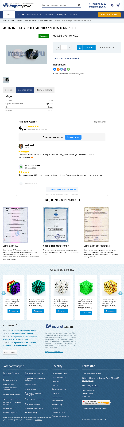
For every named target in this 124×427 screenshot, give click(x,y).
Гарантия (55, 385)
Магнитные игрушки (32, 404)
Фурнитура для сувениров (34, 399)
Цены (19, 14)
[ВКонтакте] (54, 69)
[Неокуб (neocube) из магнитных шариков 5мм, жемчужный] (62, 287)
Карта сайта (86, 396)
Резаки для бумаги (9, 412)
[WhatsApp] (68, 69)
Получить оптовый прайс (67, 58)
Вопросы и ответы (58, 412)
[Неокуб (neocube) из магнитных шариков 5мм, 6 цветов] (13, 287)
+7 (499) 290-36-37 (96, 4)
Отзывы (55, 408)
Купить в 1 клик (107, 47)
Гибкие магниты (8, 384)
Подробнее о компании (54, 352)
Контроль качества (59, 389)
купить (89, 47)
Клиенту (60, 14)
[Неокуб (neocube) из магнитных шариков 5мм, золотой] (110, 287)
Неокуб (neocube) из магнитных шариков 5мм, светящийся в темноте (85, 302)
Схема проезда (87, 393)
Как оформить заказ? (59, 374)
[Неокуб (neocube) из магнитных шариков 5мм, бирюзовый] (37, 287)
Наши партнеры (57, 404)
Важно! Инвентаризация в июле (24, 330)
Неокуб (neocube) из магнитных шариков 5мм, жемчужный (61, 301)
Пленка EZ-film (30, 384)
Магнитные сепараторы (11, 395)
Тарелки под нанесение (11, 399)
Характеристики (25, 90)
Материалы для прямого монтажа (12, 403)
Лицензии (55, 393)
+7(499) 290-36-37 (92, 386)
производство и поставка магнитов (22, 4)
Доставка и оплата (44, 90)
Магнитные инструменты (34, 408)
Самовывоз (56, 381)
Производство (33, 14)
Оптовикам (49, 14)
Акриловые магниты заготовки (10, 388)
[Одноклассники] (58, 69)
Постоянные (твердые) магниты (11, 374)
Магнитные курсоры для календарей (34, 394)
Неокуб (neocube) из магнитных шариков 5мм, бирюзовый (36, 301)
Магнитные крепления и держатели (34, 374)
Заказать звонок (109, 14)
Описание (9, 90)
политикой (38, 420)
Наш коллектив (57, 401)
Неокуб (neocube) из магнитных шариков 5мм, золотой (109, 301)
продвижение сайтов (99, 408)
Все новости (9, 352)
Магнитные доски (9, 408)
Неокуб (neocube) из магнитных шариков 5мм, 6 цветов (12, 301)
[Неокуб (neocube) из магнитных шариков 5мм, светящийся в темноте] (86, 287)
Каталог (7, 14)
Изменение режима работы (22, 333)
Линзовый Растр (31, 412)
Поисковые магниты (10, 380)
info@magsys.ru (97, 7)
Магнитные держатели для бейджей (35, 379)
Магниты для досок (76, 74)
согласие (24, 418)
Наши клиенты (57, 397)
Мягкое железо (30, 389)
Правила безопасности (60, 416)
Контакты (73, 14)
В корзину (13, 311)
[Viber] (64, 69)
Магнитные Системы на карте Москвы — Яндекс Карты (62, 194)
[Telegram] (61, 69)
